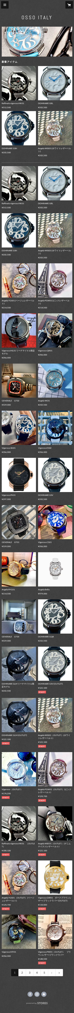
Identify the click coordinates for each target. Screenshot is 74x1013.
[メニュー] (5, 5)
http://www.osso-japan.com (43, 994)
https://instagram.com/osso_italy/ (37, 994)
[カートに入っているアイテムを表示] (69, 5)
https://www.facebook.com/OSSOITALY (30, 994)
